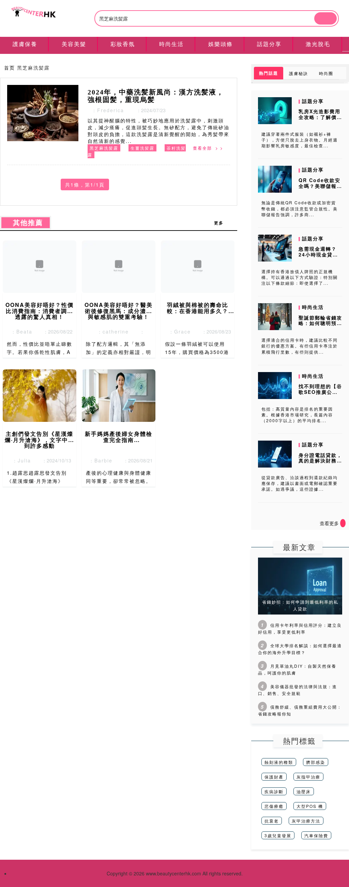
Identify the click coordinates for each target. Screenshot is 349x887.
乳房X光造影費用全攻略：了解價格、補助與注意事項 (320, 120)
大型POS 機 (310, 806)
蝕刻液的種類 (278, 762)
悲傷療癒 (274, 806)
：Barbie (98, 460)
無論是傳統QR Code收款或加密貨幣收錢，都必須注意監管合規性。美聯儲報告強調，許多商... (299, 208)
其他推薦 (25, 222)
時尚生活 (313, 307)
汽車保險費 (316, 835)
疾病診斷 (274, 791)
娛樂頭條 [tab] (220, 44)
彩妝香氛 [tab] (122, 44)
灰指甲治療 (308, 777)
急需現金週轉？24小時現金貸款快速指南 (318, 254)
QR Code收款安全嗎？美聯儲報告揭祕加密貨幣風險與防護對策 (320, 189)
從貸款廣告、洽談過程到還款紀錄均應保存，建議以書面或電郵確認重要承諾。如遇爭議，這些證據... (299, 483)
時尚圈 (326, 73)
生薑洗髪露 (142, 148)
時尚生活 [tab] (171, 44)
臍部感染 (315, 762)
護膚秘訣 (298, 73)
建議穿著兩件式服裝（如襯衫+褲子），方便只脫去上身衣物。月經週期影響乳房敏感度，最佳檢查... (299, 139)
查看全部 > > (208, 148)
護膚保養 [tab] (25, 44)
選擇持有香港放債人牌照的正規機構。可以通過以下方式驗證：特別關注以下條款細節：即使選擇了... (299, 277)
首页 (9, 67)
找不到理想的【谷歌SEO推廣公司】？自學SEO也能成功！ (320, 394)
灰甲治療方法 (306, 821)
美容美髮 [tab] (74, 44)
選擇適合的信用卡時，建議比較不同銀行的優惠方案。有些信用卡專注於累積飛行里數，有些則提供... (299, 345)
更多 (222, 223)
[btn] (325, 18)
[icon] (343, 523)
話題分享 (313, 101)
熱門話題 (268, 73)
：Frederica (106, 110)
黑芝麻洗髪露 (104, 148)
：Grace (178, 331)
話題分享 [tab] (269, 44)
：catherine (111, 331)
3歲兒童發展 (277, 835)
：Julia (19, 460)
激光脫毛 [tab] (318, 44)
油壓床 (304, 791)
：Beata (19, 331)
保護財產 (274, 777)
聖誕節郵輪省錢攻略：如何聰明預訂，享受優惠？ (320, 323)
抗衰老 (271, 821)
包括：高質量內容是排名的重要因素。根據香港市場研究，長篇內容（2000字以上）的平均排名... (297, 414)
